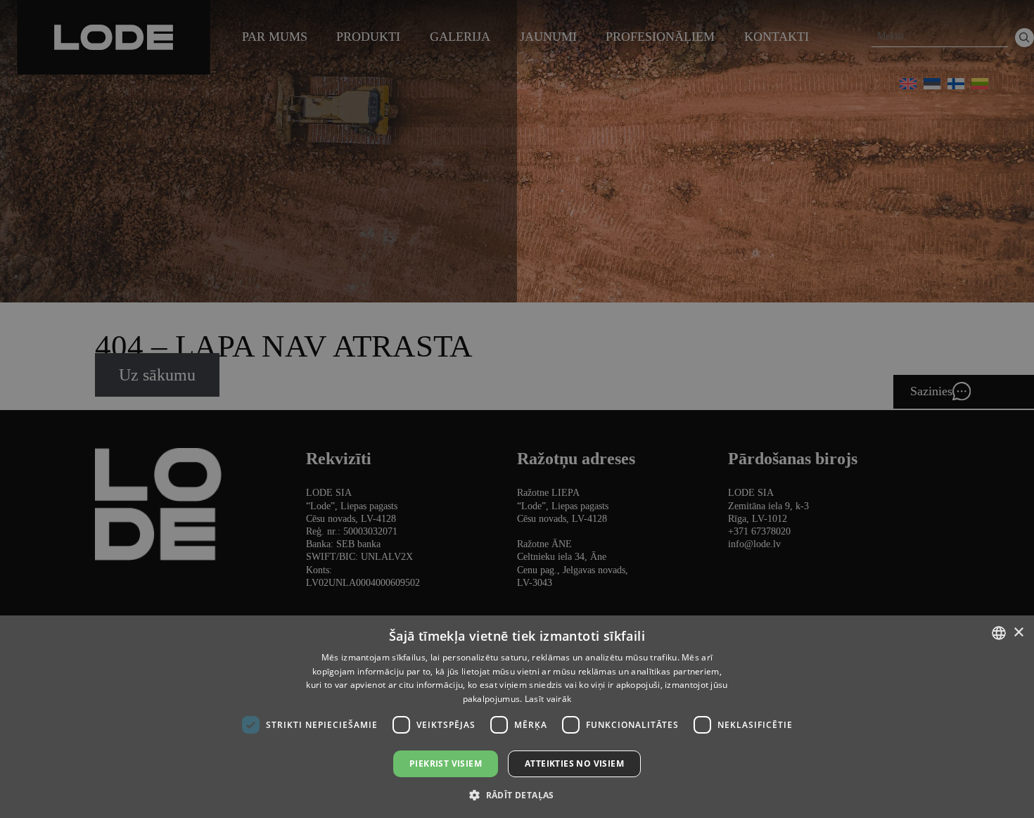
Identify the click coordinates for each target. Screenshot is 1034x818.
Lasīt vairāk (548, 699)
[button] (517, 794)
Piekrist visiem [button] (445, 763)
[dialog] (517, 409)
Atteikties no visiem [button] (574, 763)
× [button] (1018, 632)
